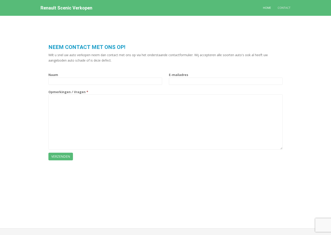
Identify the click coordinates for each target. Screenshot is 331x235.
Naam (53, 75)
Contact (284, 8)
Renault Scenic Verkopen (66, 8)
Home (267, 8)
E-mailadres (178, 75)
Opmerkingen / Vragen (68, 92)
